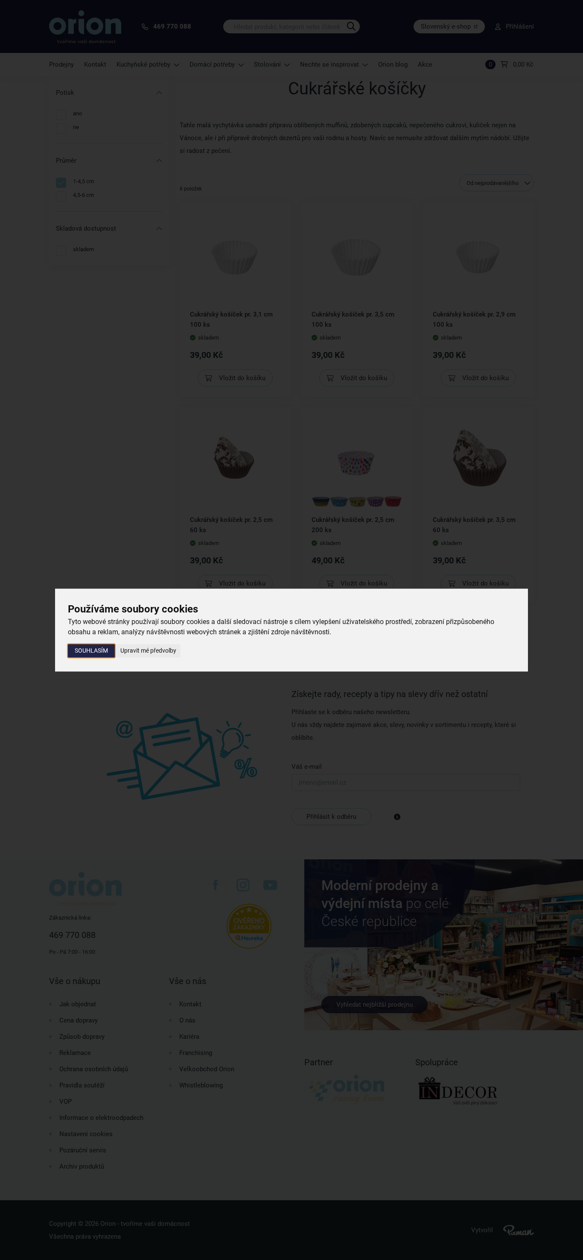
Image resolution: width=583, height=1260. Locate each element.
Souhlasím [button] (91, 650)
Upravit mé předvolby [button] (148, 650)
